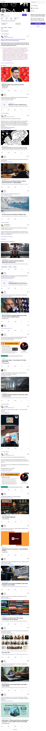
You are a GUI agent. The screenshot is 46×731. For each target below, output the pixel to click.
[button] (10, 431)
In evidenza (10, 27)
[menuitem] (10, 431)
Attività (2, 27)
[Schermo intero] (17, 445)
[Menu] (28, 15)
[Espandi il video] (15, 445)
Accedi (38, 26)
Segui (24, 14)
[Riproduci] (2, 445)
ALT (27, 487)
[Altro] (28, 90)
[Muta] (5, 445)
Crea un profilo (38, 23)
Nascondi (16, 415)
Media (5, 27)
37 (6, 18)
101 (1, 18)
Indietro (3, 1)
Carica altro (15, 729)
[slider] (10, 443)
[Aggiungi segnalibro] (21, 90)
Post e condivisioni (4, 30)
